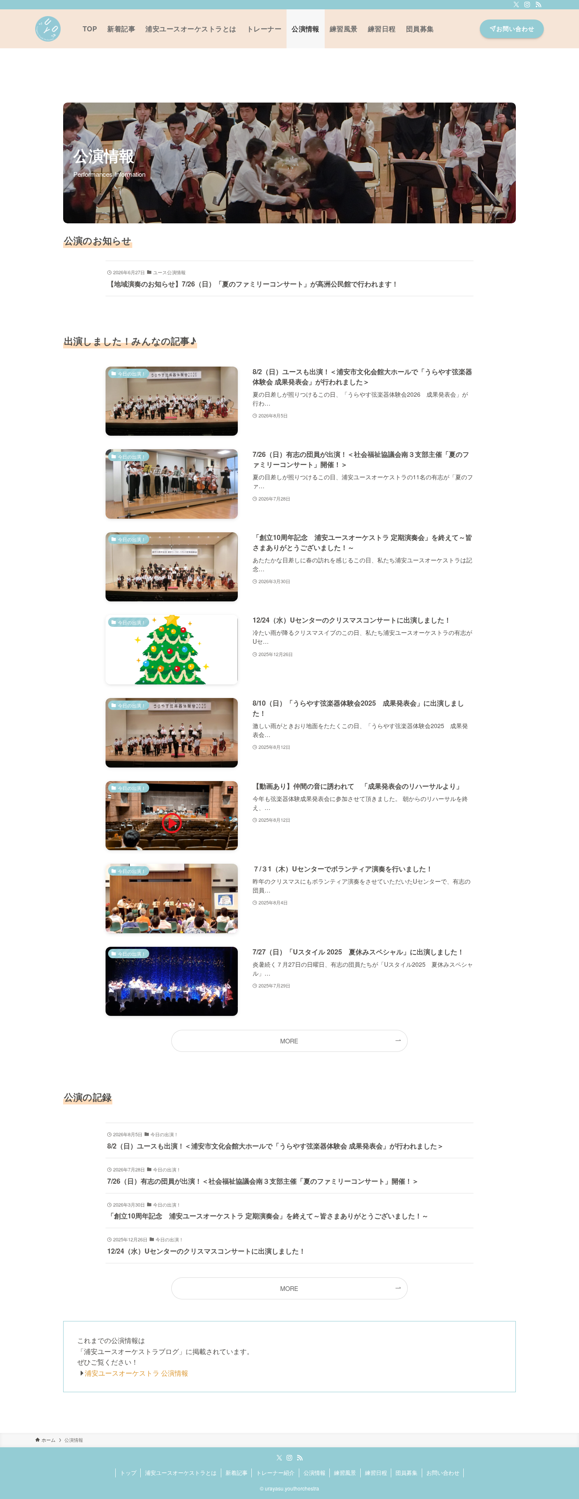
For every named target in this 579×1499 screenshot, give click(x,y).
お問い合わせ (442, 1472)
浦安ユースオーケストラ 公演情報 (133, 1373)
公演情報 (314, 1472)
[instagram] (527, 4)
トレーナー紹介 (275, 1472)
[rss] (538, 4)
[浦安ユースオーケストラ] (48, 29)
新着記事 (236, 1472)
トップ (128, 1472)
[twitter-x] (516, 4)
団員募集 (406, 1472)
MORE (289, 1040)
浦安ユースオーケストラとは (181, 1472)
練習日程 (376, 1472)
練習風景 (345, 1472)
